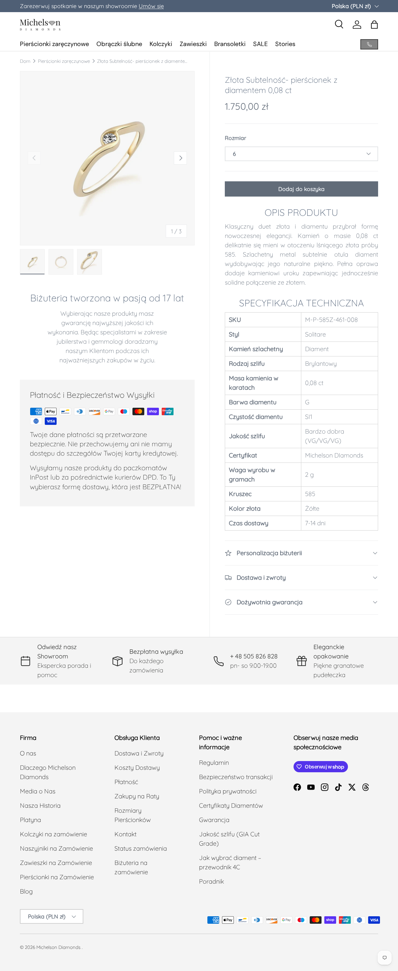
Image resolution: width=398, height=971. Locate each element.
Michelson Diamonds (58, 947)
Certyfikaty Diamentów (231, 805)
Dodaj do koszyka (301, 188)
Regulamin (214, 762)
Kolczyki (161, 44)
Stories (285, 44)
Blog (26, 891)
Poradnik (211, 881)
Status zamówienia (140, 848)
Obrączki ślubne (119, 44)
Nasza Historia (40, 805)
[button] (374, 24)
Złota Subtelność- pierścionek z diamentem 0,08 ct (143, 61)
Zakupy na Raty (136, 796)
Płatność (126, 782)
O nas (28, 753)
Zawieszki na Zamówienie (56, 862)
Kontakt (125, 834)
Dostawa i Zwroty (139, 753)
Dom (25, 61)
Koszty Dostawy (137, 767)
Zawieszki (193, 44)
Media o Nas (37, 791)
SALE (260, 44)
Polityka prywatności (228, 791)
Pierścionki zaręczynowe (54, 44)
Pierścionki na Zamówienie (57, 877)
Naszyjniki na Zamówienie (56, 848)
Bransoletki (230, 44)
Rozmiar (235, 137)
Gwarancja (214, 820)
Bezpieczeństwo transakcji (236, 777)
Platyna (30, 820)
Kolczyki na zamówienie (53, 834)
